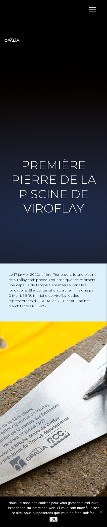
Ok (54, 519)
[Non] (100, 511)
